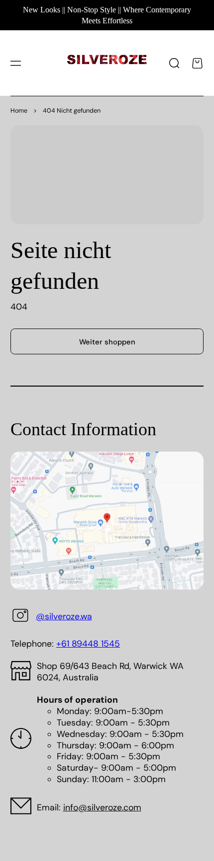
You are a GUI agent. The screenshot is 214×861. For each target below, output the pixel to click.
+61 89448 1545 (88, 643)
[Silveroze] (107, 63)
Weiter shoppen (107, 342)
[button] (15, 63)
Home (18, 111)
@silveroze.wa (64, 616)
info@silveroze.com (102, 807)
